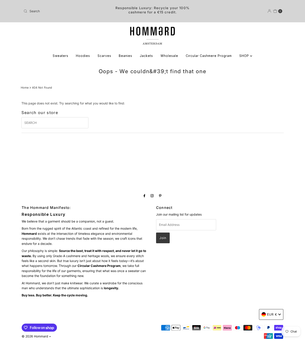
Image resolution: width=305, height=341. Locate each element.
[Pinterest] (160, 195)
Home (25, 87)
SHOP (244, 56)
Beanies (125, 56)
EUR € (272, 314)
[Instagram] (152, 195)
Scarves (104, 56)
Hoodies (83, 56)
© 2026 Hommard (35, 336)
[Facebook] (144, 195)
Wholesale (169, 56)
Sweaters (60, 56)
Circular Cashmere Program (209, 56)
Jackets (146, 56)
